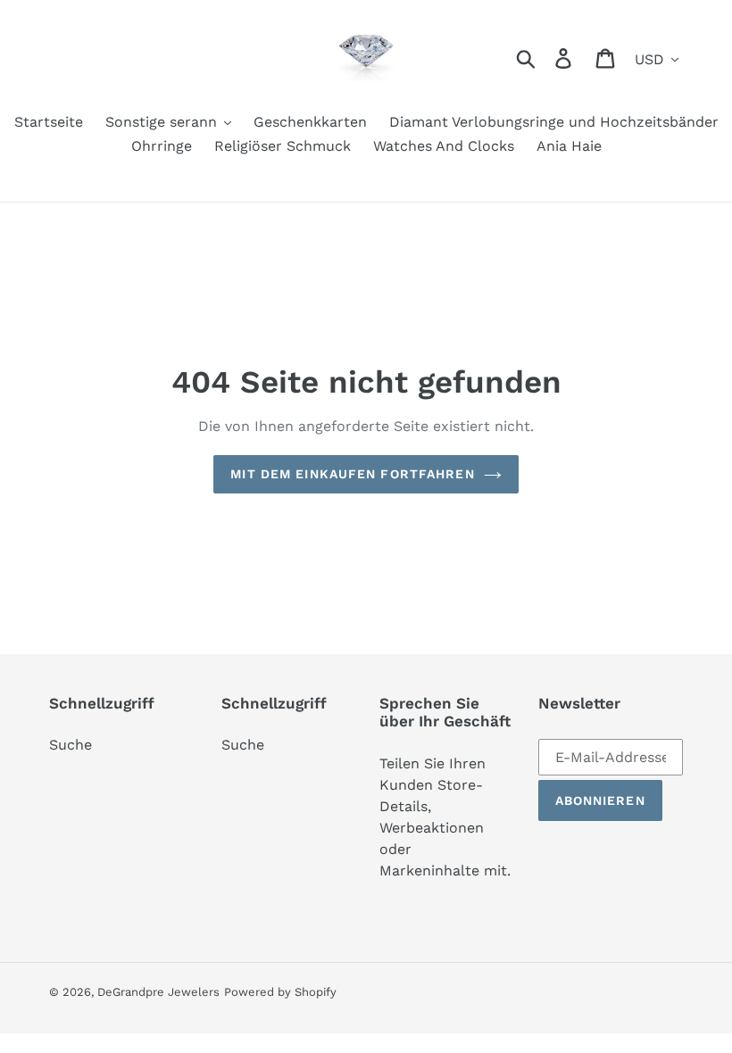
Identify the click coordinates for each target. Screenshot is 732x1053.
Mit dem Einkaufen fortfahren (352, 474)
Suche (70, 744)
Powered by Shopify (280, 992)
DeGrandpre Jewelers (158, 992)
